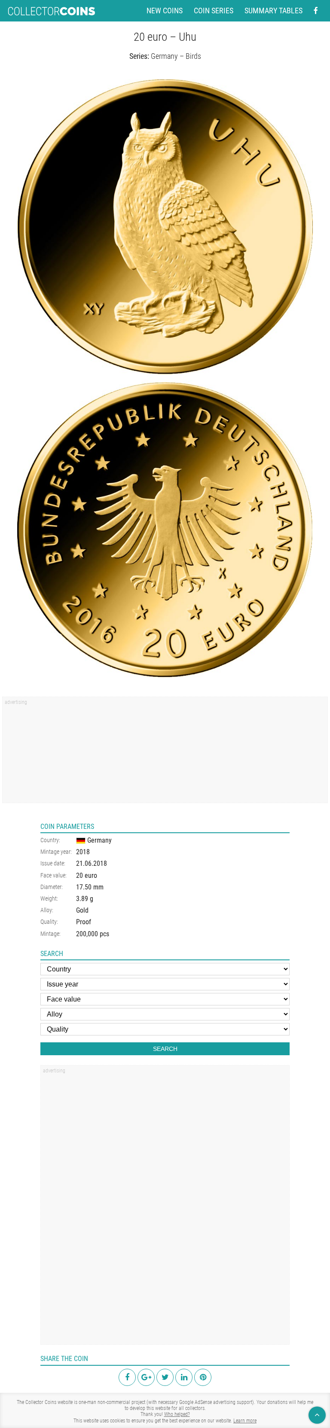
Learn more (245, 1421)
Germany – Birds (176, 56)
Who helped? (177, 1414)
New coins (165, 10)
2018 (83, 852)
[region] (165, 753)
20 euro (86, 875)
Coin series (213, 10)
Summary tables (273, 10)
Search (165, 1048)
